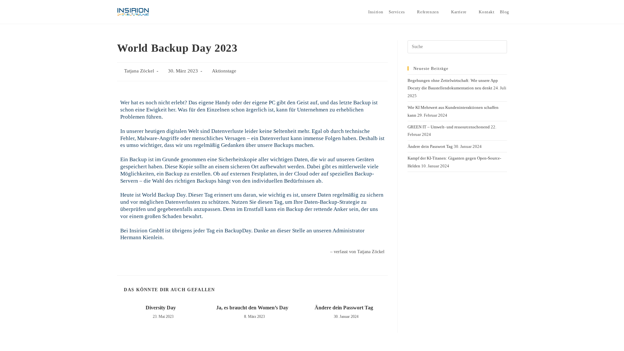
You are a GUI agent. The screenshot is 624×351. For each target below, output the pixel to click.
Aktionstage (224, 70)
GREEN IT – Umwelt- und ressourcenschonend (449, 126)
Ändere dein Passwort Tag (344, 307)
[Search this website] (457, 46)
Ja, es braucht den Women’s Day (252, 307)
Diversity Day (161, 307)
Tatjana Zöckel (139, 70)
